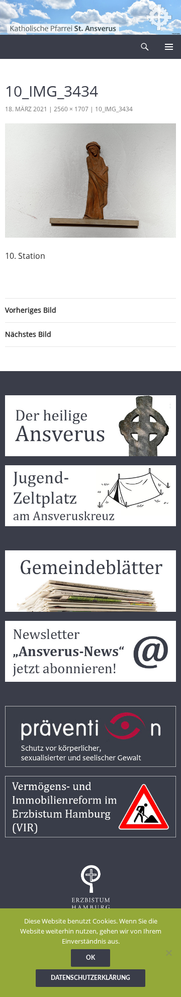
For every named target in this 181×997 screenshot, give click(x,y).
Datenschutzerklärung (90, 978)
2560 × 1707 (71, 109)
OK (90, 958)
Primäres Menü (169, 47)
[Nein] (168, 953)
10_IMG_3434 (114, 109)
